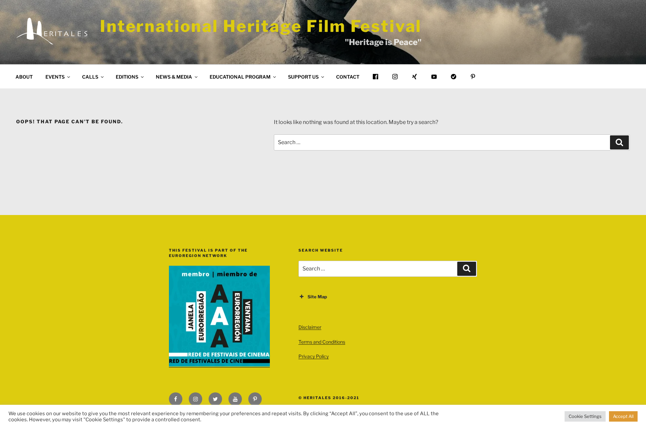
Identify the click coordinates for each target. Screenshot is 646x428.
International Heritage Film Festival (261, 26)
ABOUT (24, 77)
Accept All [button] (623, 416)
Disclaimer (309, 327)
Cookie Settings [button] (585, 416)
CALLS (90, 77)
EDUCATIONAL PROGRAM (240, 77)
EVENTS (55, 77)
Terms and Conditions (321, 342)
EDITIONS (127, 77)
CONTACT (347, 77)
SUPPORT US (303, 77)
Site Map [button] (317, 296)
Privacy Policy (313, 356)
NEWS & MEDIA (174, 77)
